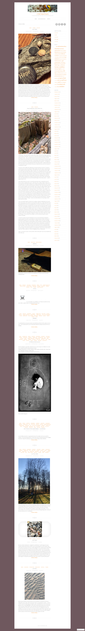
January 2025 (57, 96)
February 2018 (57, 238)
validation (44, 340)
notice (56, 74)
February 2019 (57, 214)
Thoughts (31, 427)
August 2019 (56, 201)
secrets (55, 80)
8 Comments (41, 430)
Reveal (44, 315)
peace (65, 74)
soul (46, 339)
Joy (30, 425)
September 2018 (57, 225)
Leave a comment (40, 110)
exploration (40, 337)
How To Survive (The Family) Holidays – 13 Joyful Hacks (34, 428)
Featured (28, 542)
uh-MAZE (35, 568)
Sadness (29, 339)
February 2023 (57, 118)
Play (34, 426)
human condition (26, 314)
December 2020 (57, 166)
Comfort (30, 337)
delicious (58, 57)
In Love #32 (56, 37)
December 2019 (57, 192)
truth (63, 84)
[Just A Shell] (34, 529)
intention (27, 425)
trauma (33, 316)
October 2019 (57, 196)
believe (64, 50)
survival (27, 340)
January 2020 (57, 190)
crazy (55, 57)
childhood (25, 337)
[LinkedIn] (59, 24)
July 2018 (56, 229)
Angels (29, 336)
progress (61, 78)
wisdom (61, 86)
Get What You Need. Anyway (34, 341)
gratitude (43, 313)
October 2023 (57, 107)
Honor (63, 65)
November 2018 (57, 220)
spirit (59, 82)
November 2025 (57, 92)
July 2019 (56, 203)
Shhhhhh (34, 318)
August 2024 (56, 98)
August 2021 (56, 148)
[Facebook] (56, 24)
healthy (20, 314)
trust (37, 316)
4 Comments (42, 455)
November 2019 (57, 194)
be (60, 50)
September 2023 (57, 109)
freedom (59, 60)
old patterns (30, 315)
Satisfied (34, 339)
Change (33, 313)
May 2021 (56, 155)
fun (29, 424)
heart (25, 338)
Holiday (41, 424)
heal (61, 63)
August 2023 (56, 111)
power (63, 76)
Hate (45, 337)
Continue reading (28, 97)
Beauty (62, 50)
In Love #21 (56, 32)
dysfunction (61, 57)
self (56, 80)
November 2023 (57, 105)
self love (38, 339)
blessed (56, 52)
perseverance (58, 76)
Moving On (25, 315)
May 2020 (56, 181)
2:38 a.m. (34, 288)
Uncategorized (39, 242)
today (60, 84)
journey (60, 71)
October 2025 (57, 94)
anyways (24, 313)
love (59, 72)
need (48, 338)
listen (21, 315)
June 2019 (56, 205)
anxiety (23, 423)
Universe (43, 427)
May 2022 (56, 133)
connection (38, 313)
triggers (38, 427)
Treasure (39, 340)
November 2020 (57, 168)
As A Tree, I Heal (34, 453)
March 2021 (56, 159)
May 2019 (56, 207)
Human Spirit (32, 314)
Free (56, 61)
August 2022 (56, 129)
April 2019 (56, 209)
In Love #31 (56, 41)
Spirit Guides (30, 452)
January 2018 (56, 240)
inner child (62, 69)
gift (63, 60)
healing (48, 313)
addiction (33, 242)
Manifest (43, 425)
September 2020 (57, 172)
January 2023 (57, 120)
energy (65, 57)
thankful (56, 84)
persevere (36, 315)
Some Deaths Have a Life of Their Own (34, 108)
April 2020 (56, 183)
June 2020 (56, 179)
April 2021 (56, 157)
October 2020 (57, 170)
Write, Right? (56, 39)
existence (57, 59)
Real (64, 78)
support (64, 82)
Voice (58, 86)
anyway (57, 48)
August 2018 (56, 227)
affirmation (24, 336)
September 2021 (57, 146)
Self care (60, 80)
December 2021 (57, 142)
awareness (29, 313)
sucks (62, 82)
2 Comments (42, 31)
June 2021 (56, 153)
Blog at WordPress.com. (42, 625)
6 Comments (42, 245)
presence (40, 315)
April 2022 (56, 135)
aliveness (60, 46)
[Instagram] (65, 24)
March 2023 (56, 116)
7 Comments (40, 542)
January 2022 (57, 140)
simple (56, 82)
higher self (60, 65)
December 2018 (57, 218)
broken (64, 52)
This (58, 84)
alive (57, 46)
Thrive (48, 315)
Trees (35, 427)
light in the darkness (46, 314)
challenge (48, 336)
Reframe (43, 451)
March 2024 (56, 100)
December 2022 (57, 122)
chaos (59, 53)
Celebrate (43, 336)
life (64, 71)
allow (65, 46)
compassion (61, 55)
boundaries (61, 52)
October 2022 (57, 124)
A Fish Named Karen (42, 14)
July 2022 (56, 131)
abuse (29, 242)
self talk (42, 339)
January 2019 (56, 216)
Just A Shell (34, 29)
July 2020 (56, 177)
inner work (38, 314)
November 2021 (57, 144)
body (59, 52)
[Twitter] (62, 24)
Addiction (35, 243)
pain (63, 74)
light (55, 72)
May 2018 (56, 231)
